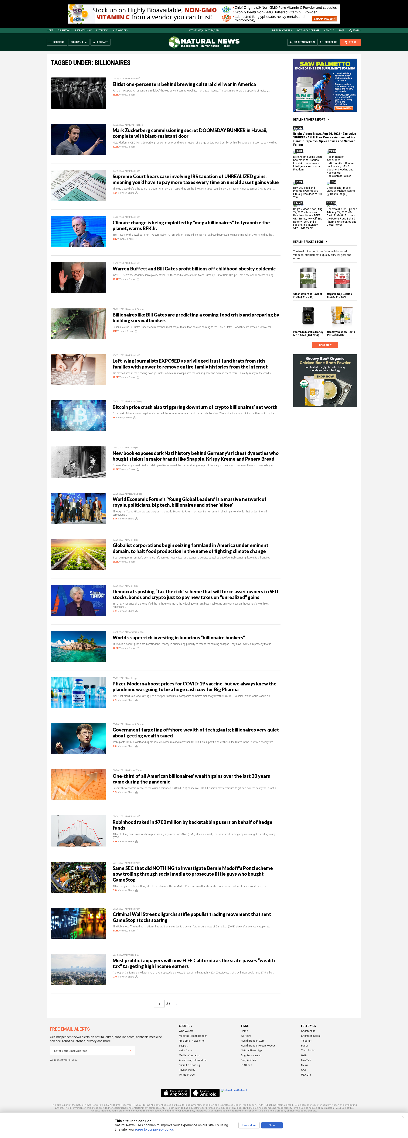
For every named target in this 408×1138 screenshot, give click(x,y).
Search (357, 30)
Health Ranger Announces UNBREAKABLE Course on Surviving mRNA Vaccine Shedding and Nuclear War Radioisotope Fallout (340, 166)
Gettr (304, 1055)
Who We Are (186, 1031)
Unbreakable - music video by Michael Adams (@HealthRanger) (341, 191)
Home (50, 30)
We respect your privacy (63, 1060)
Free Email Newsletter (192, 1040)
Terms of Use (187, 1074)
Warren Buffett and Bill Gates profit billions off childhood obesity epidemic (194, 268)
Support (183, 1045)
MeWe (305, 1065)
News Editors (135, 494)
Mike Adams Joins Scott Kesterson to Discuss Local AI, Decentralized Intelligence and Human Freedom (307, 163)
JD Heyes (134, 447)
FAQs (341, 30)
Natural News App (251, 1050)
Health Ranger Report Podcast (258, 1045)
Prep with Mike (83, 30)
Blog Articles (248, 1060)
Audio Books (120, 30)
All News (246, 1035)
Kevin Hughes (136, 125)
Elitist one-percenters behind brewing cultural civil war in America (184, 84)
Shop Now (325, 344)
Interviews (102, 30)
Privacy (137, 1105)
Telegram (306, 1040)
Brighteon (64, 30)
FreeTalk (306, 1060)
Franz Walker (135, 770)
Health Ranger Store (308, 241)
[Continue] (130, 1050)
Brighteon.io (308, 1031)
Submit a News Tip (189, 1065)
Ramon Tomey (136, 401)
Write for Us (186, 1050)
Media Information (189, 1055)
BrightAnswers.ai (282, 30)
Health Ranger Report (309, 119)
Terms (146, 1105)
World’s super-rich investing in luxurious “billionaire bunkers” (179, 637)
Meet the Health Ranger (193, 1035)
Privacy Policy (187, 1069)
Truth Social (308, 1050)
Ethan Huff (134, 78)
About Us (329, 30)
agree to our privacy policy (154, 1129)
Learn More (249, 1125)
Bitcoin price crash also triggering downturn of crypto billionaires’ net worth (195, 407)
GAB (303, 1069)
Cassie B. (134, 955)
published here (168, 1110)
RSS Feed (246, 1065)
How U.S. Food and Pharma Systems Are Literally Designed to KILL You (308, 192)
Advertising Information (193, 1060)
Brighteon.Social (310, 1035)
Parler (304, 1045)
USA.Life (306, 1074)
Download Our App (308, 30)
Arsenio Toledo (136, 309)
